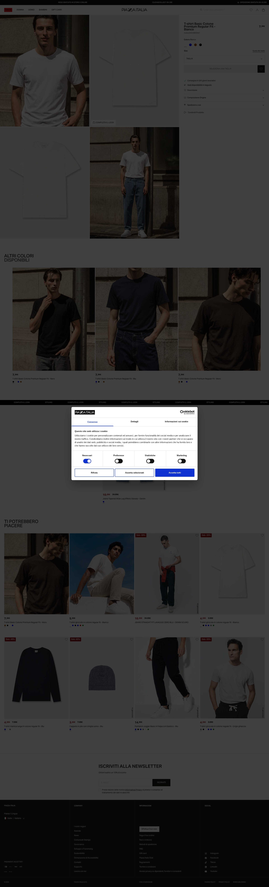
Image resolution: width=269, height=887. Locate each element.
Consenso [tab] (92, 422)
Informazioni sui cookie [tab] (176, 421)
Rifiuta (94, 472)
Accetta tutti (175, 472)
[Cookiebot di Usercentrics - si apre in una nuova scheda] (182, 412)
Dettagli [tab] (134, 421)
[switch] (119, 461)
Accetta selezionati (134, 472)
